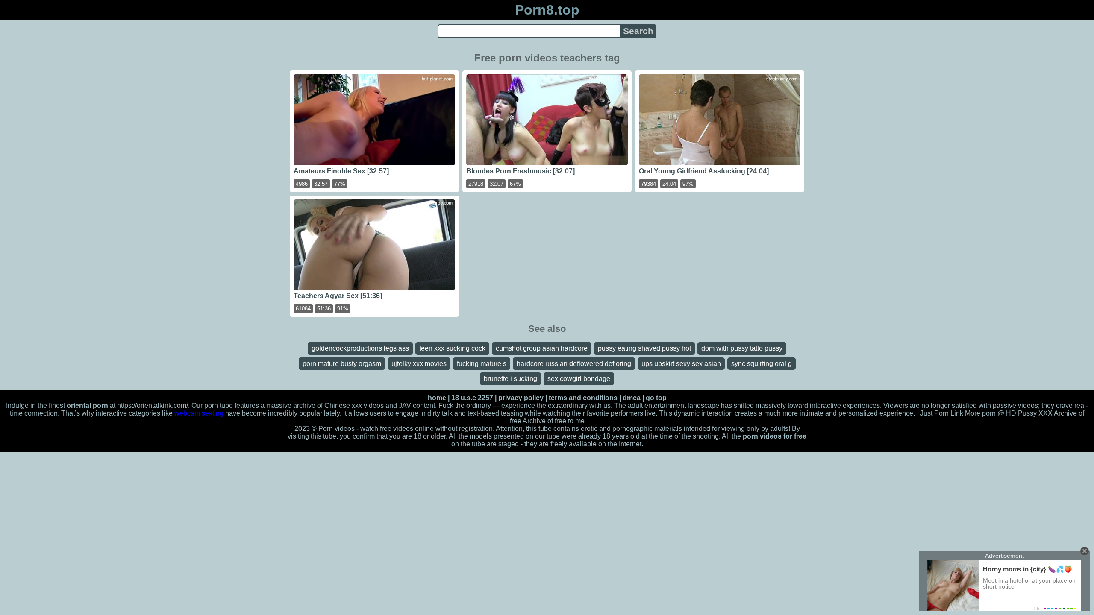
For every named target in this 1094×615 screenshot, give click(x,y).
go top (656, 397)
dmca (632, 397)
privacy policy (521, 397)
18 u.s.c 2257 (472, 397)
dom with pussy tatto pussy (741, 348)
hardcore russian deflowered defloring (574, 363)
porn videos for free (774, 436)
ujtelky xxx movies (419, 363)
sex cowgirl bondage (578, 378)
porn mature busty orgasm (342, 363)
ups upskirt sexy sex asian (681, 363)
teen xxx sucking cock (452, 348)
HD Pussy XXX (1029, 413)
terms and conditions (583, 397)
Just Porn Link (941, 413)
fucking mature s (481, 363)
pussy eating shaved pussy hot (644, 348)
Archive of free (544, 421)
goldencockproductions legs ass (360, 348)
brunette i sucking (510, 378)
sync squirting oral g (761, 363)
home (437, 397)
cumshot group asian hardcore (542, 348)
